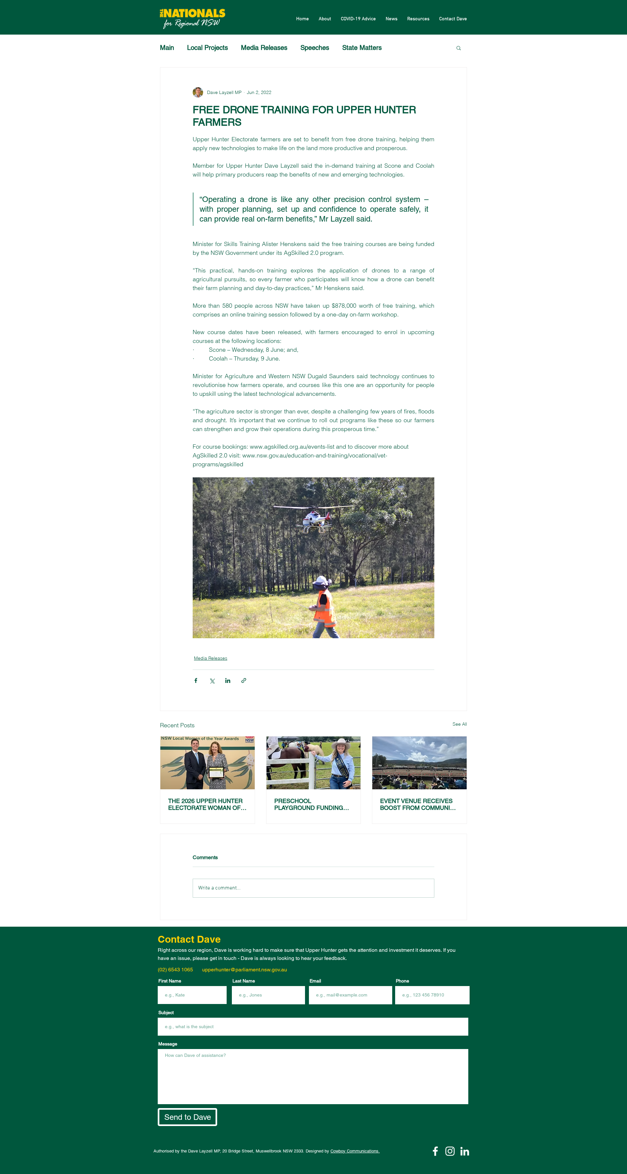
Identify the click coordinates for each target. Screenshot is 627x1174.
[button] (459, 47)
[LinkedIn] (464, 1151)
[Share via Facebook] (196, 680)
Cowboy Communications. (355, 1151)
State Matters (362, 48)
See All (460, 724)
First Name (169, 981)
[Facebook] (435, 1151)
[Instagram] (450, 1151)
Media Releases (264, 48)
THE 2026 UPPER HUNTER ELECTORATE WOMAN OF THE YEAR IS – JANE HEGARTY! (205, 804)
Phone (402, 981)
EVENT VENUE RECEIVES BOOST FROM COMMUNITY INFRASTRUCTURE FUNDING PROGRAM (419, 804)
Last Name (244, 981)
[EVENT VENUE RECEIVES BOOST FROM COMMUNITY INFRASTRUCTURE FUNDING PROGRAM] (419, 762)
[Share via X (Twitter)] (212, 680)
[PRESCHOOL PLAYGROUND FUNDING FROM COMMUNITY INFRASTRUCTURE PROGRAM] (313, 762)
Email (315, 981)
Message (167, 1044)
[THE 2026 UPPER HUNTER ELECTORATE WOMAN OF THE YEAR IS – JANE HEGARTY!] (207, 762)
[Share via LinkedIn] (228, 680)
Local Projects (207, 48)
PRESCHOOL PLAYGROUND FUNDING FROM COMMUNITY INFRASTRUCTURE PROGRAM (308, 804)
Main (167, 48)
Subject (166, 1012)
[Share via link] (244, 680)
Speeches (314, 48)
